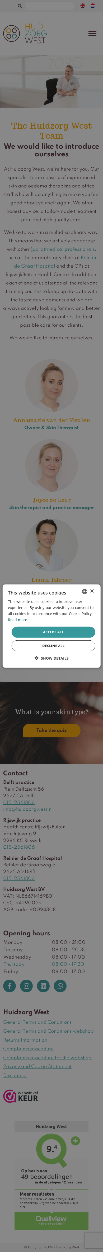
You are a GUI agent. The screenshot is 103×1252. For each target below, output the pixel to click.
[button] (52, 658)
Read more (17, 619)
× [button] (92, 591)
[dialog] (52, 626)
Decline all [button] (53, 645)
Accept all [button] (53, 632)
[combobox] (84, 591)
